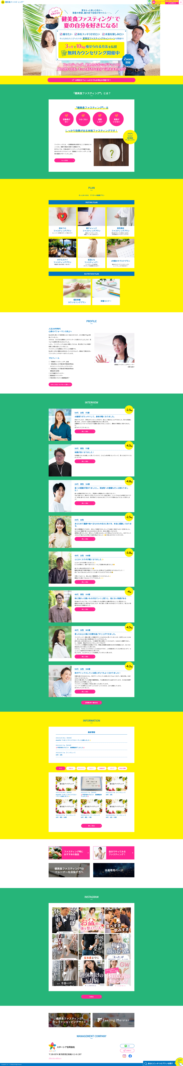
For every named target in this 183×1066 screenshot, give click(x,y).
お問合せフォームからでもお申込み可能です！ (93, 80)
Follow (91, 997)
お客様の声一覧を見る (91, 703)
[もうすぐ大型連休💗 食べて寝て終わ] (118, 973)
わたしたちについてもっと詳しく (60, 384)
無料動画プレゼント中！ (130, 139)
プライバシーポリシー (55, 1058)
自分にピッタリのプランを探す (160, 1063)
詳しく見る (85, 431)
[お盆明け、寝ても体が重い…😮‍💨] (65, 920)
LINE (128, 1046)
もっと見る (64, 160)
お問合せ (128, 1050)
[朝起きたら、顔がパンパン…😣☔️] (118, 947)
